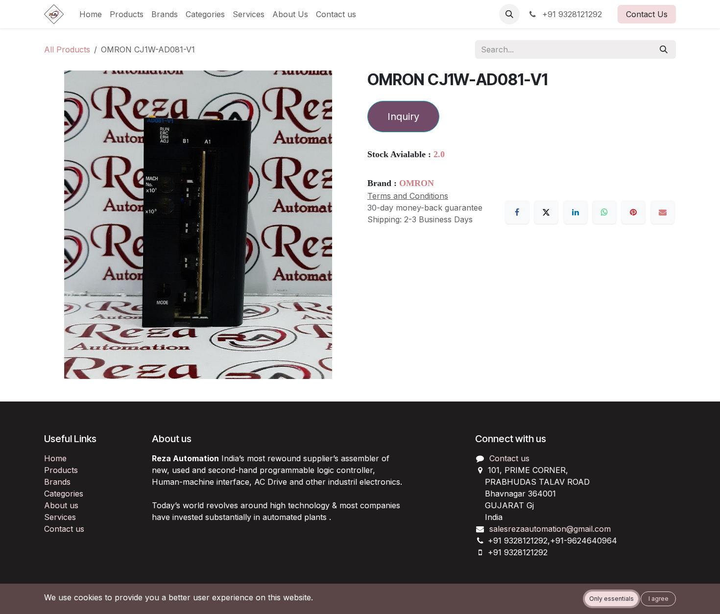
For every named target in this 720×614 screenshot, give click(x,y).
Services (60, 517)
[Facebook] (517, 212)
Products (61, 470)
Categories (63, 493)
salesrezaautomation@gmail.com (550, 529)
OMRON (416, 183)
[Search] (663, 49)
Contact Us (647, 14)
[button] (509, 14)
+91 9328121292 (571, 14)
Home (55, 458)
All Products (67, 49)
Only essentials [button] (611, 598)
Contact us (64, 529)
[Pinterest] (633, 212)
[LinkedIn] (575, 212)
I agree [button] (658, 598)
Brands (57, 482)
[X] (546, 212)
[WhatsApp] (604, 212)
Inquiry (403, 116)
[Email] (662, 212)
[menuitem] (90, 14)
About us (61, 505)
